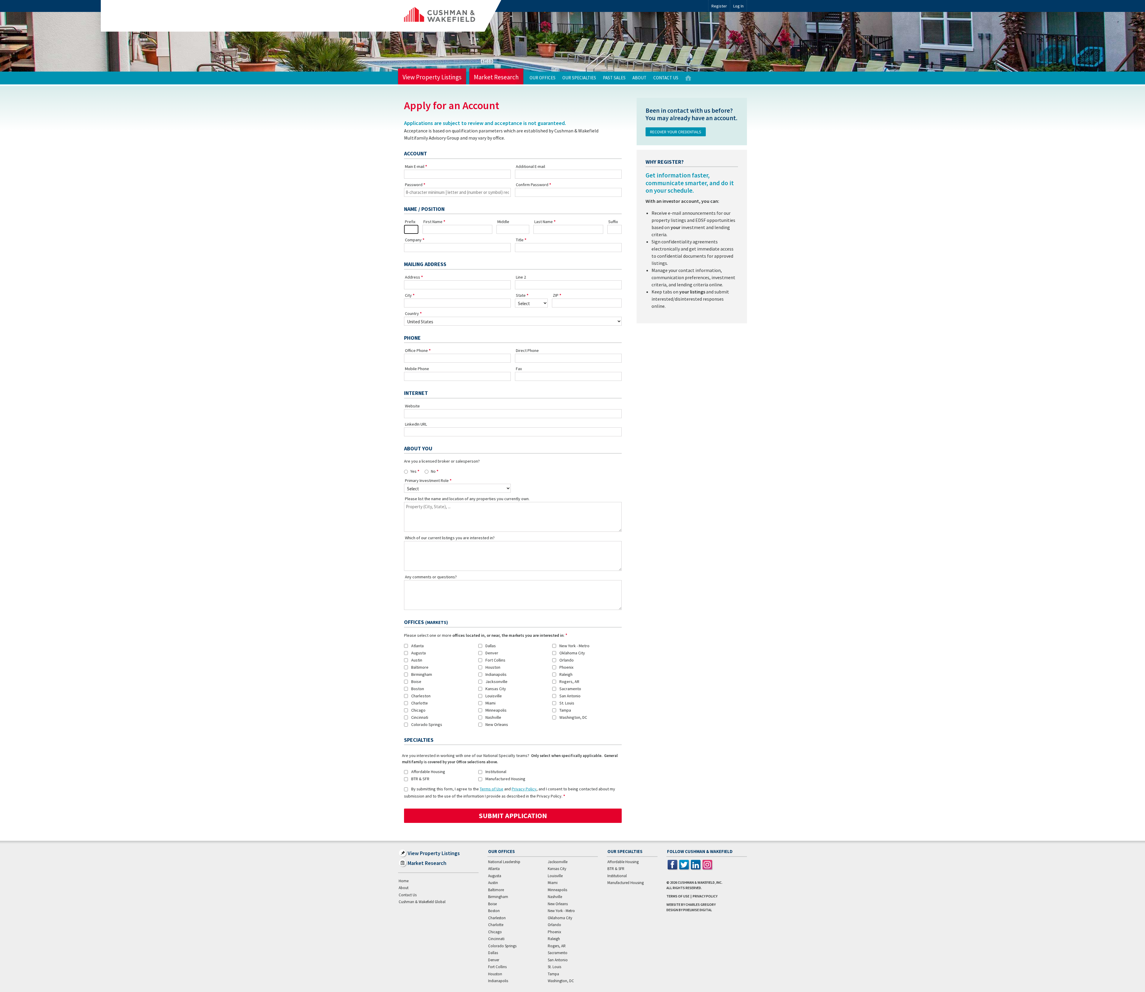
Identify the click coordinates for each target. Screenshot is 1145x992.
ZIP (555, 295)
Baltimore (419, 667)
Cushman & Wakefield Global (422, 901)
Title (520, 239)
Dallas (490, 645)
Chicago (418, 710)
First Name (432, 221)
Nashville (493, 717)
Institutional (495, 771)
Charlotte (419, 703)
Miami (490, 703)
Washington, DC (573, 717)
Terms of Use (491, 789)
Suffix (613, 221)
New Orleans (496, 724)
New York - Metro (574, 645)
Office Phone (416, 350)
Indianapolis (496, 674)
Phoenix (566, 667)
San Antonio (570, 696)
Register (719, 6)
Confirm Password (532, 184)
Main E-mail (414, 166)
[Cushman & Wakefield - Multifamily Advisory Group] (449, 16)
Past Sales (614, 78)
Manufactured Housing (505, 778)
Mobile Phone (417, 368)
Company (413, 239)
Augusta (418, 653)
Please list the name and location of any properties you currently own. (467, 498)
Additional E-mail (530, 166)
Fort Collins (495, 660)
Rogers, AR (569, 681)
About (639, 78)
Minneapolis (496, 710)
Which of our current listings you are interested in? (450, 537)
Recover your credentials (675, 132)
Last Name (543, 221)
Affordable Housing (428, 771)
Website (412, 406)
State (521, 295)
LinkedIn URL (416, 424)
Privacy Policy (524, 789)
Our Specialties (579, 78)
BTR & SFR (420, 778)
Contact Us (665, 78)
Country (412, 313)
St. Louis (566, 703)
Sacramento (570, 688)
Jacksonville (496, 681)
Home (688, 78)
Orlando (566, 660)
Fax (519, 368)
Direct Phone (527, 350)
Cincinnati (419, 717)
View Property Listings (432, 77)
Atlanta (417, 645)
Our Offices (543, 78)
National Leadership (504, 861)
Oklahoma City (572, 653)
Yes (413, 471)
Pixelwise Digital (697, 910)
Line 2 (521, 277)
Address (412, 277)
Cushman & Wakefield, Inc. (700, 882)
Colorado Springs (426, 724)
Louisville (493, 696)
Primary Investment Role (427, 480)
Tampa (565, 710)
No (433, 471)
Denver (491, 653)
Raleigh (565, 674)
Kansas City (495, 688)
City (408, 295)
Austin (416, 660)
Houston (492, 667)
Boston (417, 688)
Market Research (496, 77)
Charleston (421, 696)
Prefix (410, 221)
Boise (416, 681)
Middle (503, 221)
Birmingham (421, 674)
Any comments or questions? (431, 577)
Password (414, 184)
